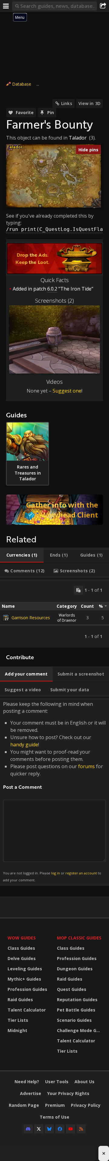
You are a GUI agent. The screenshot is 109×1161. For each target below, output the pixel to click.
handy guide (24, 744)
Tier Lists (18, 1020)
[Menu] (6, 6)
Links (66, 103)
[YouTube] (70, 1128)
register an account (81, 873)
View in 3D (89, 103)
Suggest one (67, 390)
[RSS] (81, 1128)
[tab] (22, 555)
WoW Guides (22, 938)
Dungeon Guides (75, 969)
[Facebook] (59, 1128)
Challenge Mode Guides (80, 1030)
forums (86, 766)
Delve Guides (22, 958)
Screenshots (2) (54, 300)
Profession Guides (27, 989)
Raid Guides (20, 999)
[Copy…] (78, 590)
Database (21, 84)
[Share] (103, 6)
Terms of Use (54, 1117)
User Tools (56, 1081)
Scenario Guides (74, 1020)
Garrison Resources (31, 617)
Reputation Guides (77, 999)
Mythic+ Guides (24, 979)
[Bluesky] (49, 1128)
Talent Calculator (27, 1010)
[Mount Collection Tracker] (54, 510)
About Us (84, 1081)
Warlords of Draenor (66, 618)
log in (55, 873)
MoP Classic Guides (79, 938)
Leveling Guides (25, 969)
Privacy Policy (86, 1105)
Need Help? (27, 1081)
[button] (40, 206)
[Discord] (28, 1128)
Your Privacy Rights (68, 1093)
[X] (38, 1128)
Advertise (30, 1093)
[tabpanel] (54, 613)
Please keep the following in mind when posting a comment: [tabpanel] (54, 791)
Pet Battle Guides (76, 1010)
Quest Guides (71, 989)
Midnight (17, 1030)
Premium (55, 1105)
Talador (78, 137)
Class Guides (21, 948)
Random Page (24, 1105)
